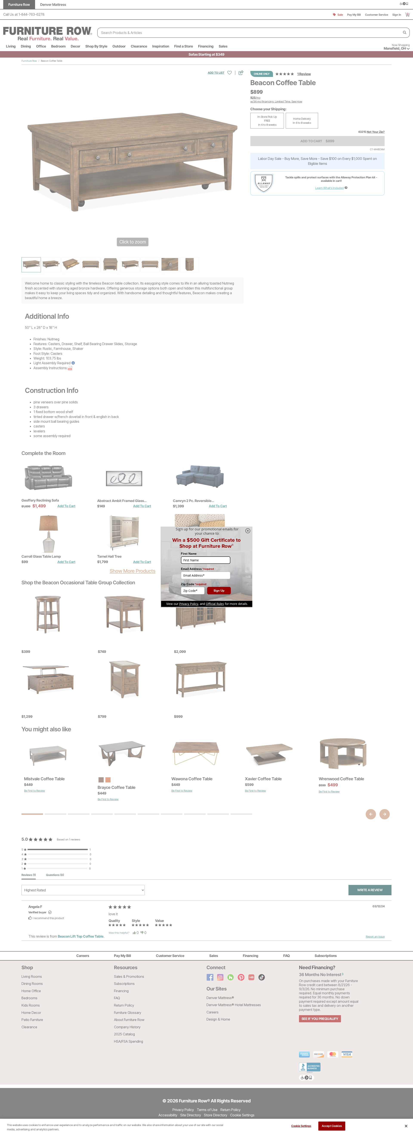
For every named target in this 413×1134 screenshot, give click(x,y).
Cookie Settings (301, 1126)
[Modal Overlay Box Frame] (206, 567)
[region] (206, 1126)
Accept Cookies (332, 1126)
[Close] (406, 1126)
